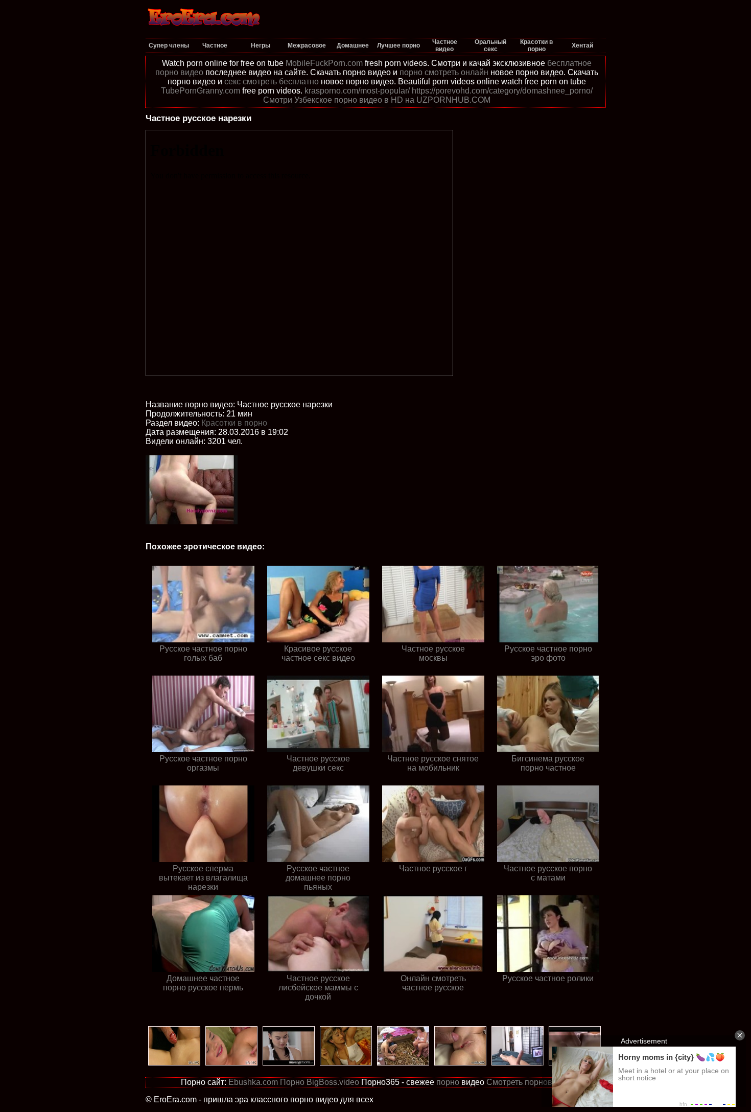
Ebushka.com (253, 1082)
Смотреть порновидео (528, 1082)
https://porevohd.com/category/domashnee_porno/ (502, 90)
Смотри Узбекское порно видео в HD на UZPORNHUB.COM (376, 100)
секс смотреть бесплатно (271, 81)
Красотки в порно (234, 423)
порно (447, 1082)
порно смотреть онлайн (444, 72)
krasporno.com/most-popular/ (357, 90)
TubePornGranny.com (200, 90)
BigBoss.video (333, 1082)
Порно (292, 1082)
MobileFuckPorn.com (324, 63)
